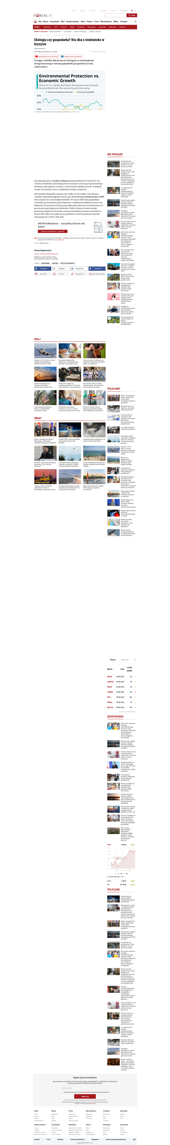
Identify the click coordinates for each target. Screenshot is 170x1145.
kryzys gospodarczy (68, 263)
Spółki (122, 1116)
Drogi (104, 1116)
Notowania (123, 1111)
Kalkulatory (72, 1125)
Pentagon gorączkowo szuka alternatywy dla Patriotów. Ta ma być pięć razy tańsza (69, 487)
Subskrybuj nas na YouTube (48, 56)
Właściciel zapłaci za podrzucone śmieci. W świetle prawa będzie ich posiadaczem (70, 385)
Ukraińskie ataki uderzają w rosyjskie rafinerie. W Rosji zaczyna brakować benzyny (69, 464)
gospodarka (45, 263)
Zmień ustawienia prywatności (116, 1139)
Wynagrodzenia (73, 1116)
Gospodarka (56, 1125)
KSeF (53, 1118)
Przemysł (64, 27)
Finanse (54, 1120)
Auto (104, 1132)
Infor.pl (88, 1125)
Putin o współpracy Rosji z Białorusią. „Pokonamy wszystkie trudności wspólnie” (45, 441)
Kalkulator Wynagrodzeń (75, 1130)
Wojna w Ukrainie (80, 31)
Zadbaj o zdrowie (95, 31)
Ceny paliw (67, 31)
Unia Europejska (38, 1120)
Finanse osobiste (55, 31)
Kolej (104, 1118)
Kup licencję (60, 240)
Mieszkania (89, 1116)
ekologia (55, 263)
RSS (134, 1139)
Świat (36, 1111)
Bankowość (112, 27)
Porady (122, 1134)
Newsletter (113, 10)
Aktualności (47, 27)
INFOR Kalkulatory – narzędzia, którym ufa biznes (61, 225)
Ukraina (36, 1116)
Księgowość (89, 1132)
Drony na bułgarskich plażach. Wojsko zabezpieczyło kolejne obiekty (94, 464)
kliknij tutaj (93, 1103)
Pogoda (105, 1134)
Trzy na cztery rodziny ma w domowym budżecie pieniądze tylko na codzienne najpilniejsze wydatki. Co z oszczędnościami (94, 362)
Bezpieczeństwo (40, 1125)
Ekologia (48, 35)
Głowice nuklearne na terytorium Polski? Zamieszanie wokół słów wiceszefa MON (43, 385)
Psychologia (123, 1132)
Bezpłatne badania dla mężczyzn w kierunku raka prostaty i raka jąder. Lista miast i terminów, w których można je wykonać (69, 362)
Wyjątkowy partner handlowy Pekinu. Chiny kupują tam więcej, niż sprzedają (46, 259)
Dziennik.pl (106, 1125)
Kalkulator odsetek (74, 1132)
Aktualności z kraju (39, 1132)
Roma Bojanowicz (39, 48)
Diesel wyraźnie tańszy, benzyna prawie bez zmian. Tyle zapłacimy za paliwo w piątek (93, 408)
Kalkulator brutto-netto (75, 1128)
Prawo (88, 1128)
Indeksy (122, 1114)
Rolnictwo (122, 27)
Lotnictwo (106, 1120)
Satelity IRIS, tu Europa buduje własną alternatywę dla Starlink (69, 441)
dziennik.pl (82, 10)
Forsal (35, 35)
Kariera (71, 1118)
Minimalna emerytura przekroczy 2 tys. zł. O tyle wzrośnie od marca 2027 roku (69, 408)
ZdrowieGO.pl (103, 10)
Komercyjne (89, 1118)
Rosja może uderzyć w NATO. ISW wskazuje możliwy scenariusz (93, 487)
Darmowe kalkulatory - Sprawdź (52, 231)
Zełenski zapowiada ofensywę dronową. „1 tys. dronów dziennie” (45, 464)
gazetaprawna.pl (124, 10)
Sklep (134, 10)
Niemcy (36, 1118)
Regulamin (95, 1139)
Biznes (37, 27)
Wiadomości (106, 1128)
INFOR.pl (74, 10)
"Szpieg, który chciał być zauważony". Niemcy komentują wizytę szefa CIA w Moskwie (44, 487)
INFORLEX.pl (93, 10)
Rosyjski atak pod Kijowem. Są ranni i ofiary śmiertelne (94, 440)
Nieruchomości (91, 1111)
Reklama (60, 1139)
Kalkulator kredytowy (74, 1134)
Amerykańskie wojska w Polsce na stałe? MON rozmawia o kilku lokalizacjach (43, 408)
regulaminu (86, 1092)
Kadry (87, 1130)
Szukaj (133, 15)
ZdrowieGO (124, 1125)
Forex (121, 1118)
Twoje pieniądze (56, 1134)
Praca (71, 1111)
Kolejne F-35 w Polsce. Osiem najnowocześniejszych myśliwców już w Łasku (44, 362)
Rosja (35, 1114)
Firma (56, 27)
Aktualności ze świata (40, 1134)
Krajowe (36, 1128)
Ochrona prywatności (77, 1139)
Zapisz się (85, 1096)
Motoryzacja (91, 27)
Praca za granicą (73, 1120)
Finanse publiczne (57, 1130)
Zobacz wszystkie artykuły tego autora (46, 254)
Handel (72, 27)
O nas (48, 1139)
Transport (106, 1111)
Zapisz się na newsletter (73, 56)
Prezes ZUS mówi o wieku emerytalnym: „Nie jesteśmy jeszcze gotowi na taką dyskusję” (93, 385)
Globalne (36, 1130)
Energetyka (80, 27)
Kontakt (36, 1139)
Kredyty (54, 1132)
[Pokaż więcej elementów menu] (135, 22)
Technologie (102, 27)
